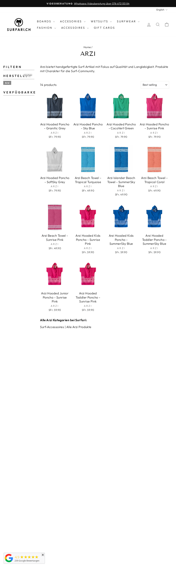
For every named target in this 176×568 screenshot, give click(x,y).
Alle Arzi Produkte (78, 327)
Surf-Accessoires (52, 327)
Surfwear (127, 21)
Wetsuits (100, 21)
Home (87, 47)
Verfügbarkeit (18, 92)
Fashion (45, 27)
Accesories (71, 21)
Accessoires (73, 27)
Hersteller (17, 76)
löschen (28, 75)
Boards (44, 21)
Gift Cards (104, 27)
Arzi (7, 82)
